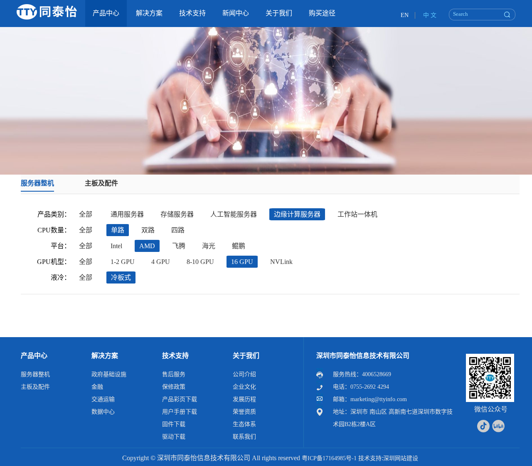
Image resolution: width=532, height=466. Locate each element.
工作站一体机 (357, 214)
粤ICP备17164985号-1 (329, 458)
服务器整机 (37, 183)
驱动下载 (173, 437)
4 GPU (160, 261)
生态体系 (244, 424)
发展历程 (244, 399)
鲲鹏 (238, 245)
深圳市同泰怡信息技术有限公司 (362, 355)
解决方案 (104, 355)
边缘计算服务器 (297, 214)
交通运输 (103, 399)
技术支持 (175, 355)
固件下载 (173, 424)
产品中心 (34, 355)
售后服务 (173, 374)
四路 (178, 230)
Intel (116, 245)
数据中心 (103, 412)
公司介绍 (244, 374)
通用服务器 (127, 214)
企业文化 (244, 387)
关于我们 (246, 355)
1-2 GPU (123, 261)
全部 (85, 214)
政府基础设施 (108, 374)
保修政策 (173, 387)
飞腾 (178, 245)
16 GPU (242, 261)
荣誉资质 (244, 412)
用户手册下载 (179, 412)
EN (405, 15)
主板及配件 (101, 183)
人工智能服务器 (233, 214)
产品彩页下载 (179, 399)
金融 (97, 387)
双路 (148, 230)
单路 (117, 230)
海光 (208, 245)
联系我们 (244, 437)
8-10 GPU (200, 261)
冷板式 (121, 277)
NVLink (281, 261)
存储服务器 (177, 214)
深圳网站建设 (400, 458)
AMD (147, 245)
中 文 (429, 15)
